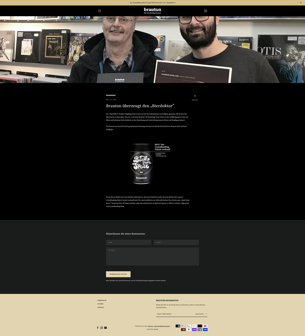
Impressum (102, 300)
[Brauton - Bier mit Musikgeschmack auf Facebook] (98, 328)
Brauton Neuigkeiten (167, 301)
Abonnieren (199, 314)
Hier (183, 203)
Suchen (100, 304)
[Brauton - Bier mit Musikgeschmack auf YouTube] (105, 328)
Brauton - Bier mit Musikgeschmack (159, 326)
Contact (101, 307)
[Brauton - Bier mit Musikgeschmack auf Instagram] (101, 328)
